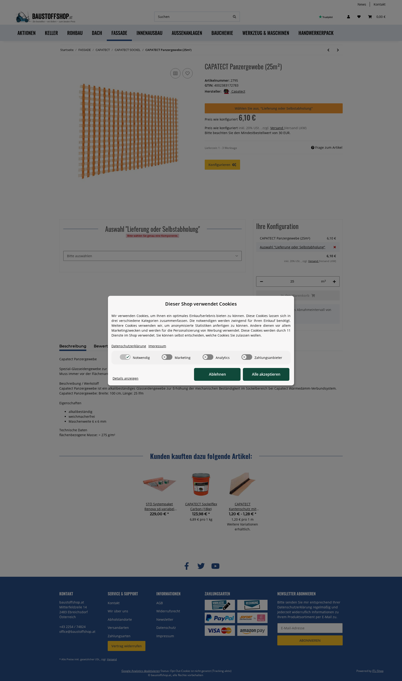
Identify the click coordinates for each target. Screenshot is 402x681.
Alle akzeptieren (266, 374)
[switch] (125, 357)
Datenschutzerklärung (128, 346)
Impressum (157, 346)
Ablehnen (217, 374)
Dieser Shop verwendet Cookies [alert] (201, 304)
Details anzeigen (125, 378)
